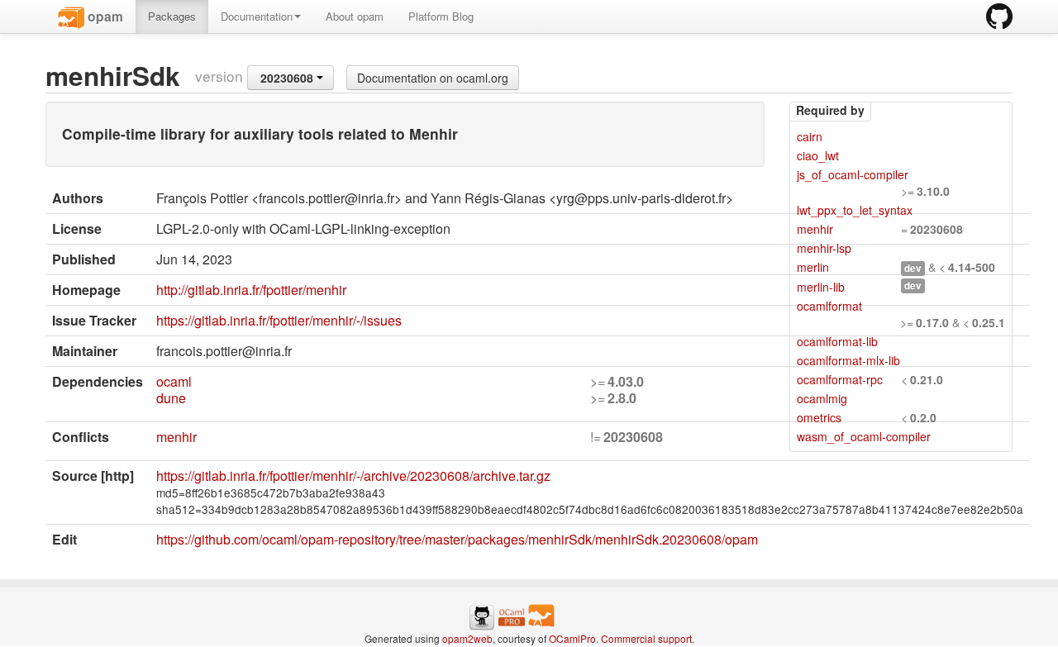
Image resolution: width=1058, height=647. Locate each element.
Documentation (257, 16)
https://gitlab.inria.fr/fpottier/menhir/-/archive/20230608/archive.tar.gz (353, 475)
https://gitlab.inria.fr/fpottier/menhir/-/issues (279, 320)
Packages (172, 16)
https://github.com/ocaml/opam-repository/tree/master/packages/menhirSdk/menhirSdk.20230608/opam (457, 539)
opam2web (467, 638)
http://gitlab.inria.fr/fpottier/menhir (251, 289)
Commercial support (646, 638)
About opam (355, 16)
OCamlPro (572, 638)
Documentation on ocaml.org (432, 77)
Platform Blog (441, 16)
